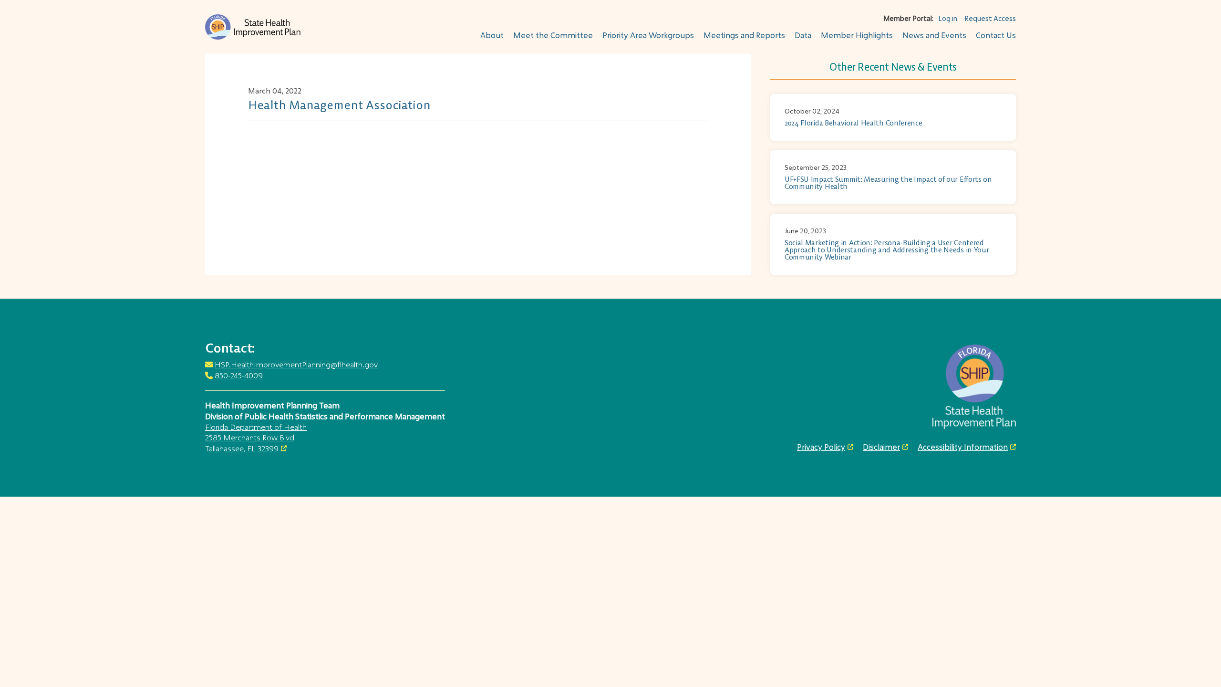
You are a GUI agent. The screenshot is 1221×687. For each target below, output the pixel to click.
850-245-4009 (239, 375)
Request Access (990, 18)
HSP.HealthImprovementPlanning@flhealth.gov (296, 364)
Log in (947, 18)
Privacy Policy (821, 447)
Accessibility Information (963, 447)
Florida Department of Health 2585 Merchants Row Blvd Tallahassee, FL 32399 (256, 437)
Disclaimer (881, 447)
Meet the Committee (553, 35)
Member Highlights (857, 35)
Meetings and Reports (744, 35)
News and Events (934, 35)
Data (803, 35)
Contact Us (996, 35)
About (492, 35)
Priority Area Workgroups (648, 35)
